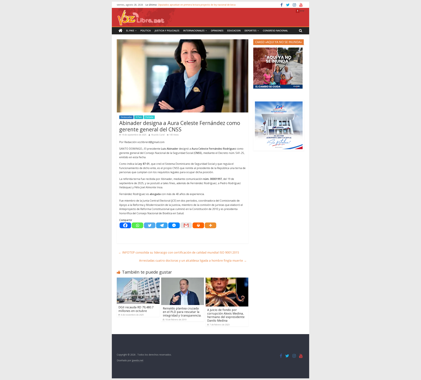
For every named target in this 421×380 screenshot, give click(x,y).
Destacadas (126, 117)
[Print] (198, 225)
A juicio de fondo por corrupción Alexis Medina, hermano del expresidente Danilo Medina (226, 315)
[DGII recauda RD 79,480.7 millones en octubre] (138, 279)
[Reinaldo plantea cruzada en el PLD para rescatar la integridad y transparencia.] (182, 279)
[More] (210, 225)
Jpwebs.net (137, 360)
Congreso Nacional (275, 30)
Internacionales (193, 30)
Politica (145, 30)
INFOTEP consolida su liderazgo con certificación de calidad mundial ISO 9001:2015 (178, 252)
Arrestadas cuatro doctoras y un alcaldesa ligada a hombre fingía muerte (193, 260)
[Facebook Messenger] (174, 225)
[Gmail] (186, 225)
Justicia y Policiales (167, 30)
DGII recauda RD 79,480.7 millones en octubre (135, 309)
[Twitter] (149, 225)
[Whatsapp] (137, 225)
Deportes (250, 30)
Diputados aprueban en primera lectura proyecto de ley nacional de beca (196, 4)
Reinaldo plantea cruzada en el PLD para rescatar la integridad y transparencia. (182, 311)
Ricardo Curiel (158, 134)
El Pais (130, 30)
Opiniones (217, 30)
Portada (149, 117)
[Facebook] (125, 225)
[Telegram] (162, 225)
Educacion (234, 30)
